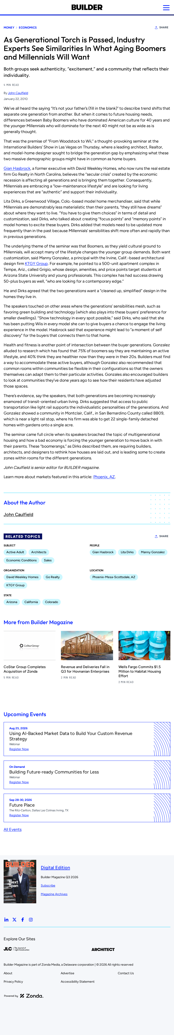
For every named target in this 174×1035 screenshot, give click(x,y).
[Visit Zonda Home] (24, 996)
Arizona (11, 602)
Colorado (51, 602)
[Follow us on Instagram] (31, 919)
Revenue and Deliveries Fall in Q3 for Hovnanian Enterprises (85, 669)
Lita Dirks (127, 552)
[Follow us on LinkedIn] (6, 919)
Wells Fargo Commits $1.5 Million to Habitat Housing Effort (139, 671)
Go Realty (53, 577)
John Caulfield (18, 93)
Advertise (67, 973)
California (31, 602)
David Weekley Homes (22, 577)
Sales (48, 560)
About (8, 973)
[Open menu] (166, 7)
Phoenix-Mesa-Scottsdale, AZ (113, 577)
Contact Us (126, 973)
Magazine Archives (54, 894)
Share (163, 27)
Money (9, 27)
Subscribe (48, 885)
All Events (13, 829)
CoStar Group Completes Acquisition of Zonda (25, 669)
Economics (28, 27)
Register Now (19, 749)
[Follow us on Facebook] (22, 919)
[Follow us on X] (14, 919)
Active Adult (15, 552)
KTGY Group (36, 263)
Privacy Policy (13, 982)
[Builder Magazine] (87, 7)
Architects (38, 552)
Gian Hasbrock (17, 168)
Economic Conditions (21, 560)
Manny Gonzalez (153, 552)
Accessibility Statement (77, 982)
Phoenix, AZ (104, 476)
